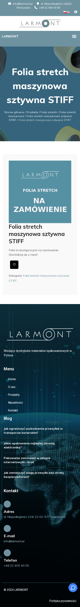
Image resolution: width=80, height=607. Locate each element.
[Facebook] (75, 12)
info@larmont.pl (23, 3)
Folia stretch (49, 112)
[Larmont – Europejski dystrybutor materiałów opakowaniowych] (40, 23)
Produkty (32, 112)
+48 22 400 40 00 (49, 7)
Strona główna (14, 112)
